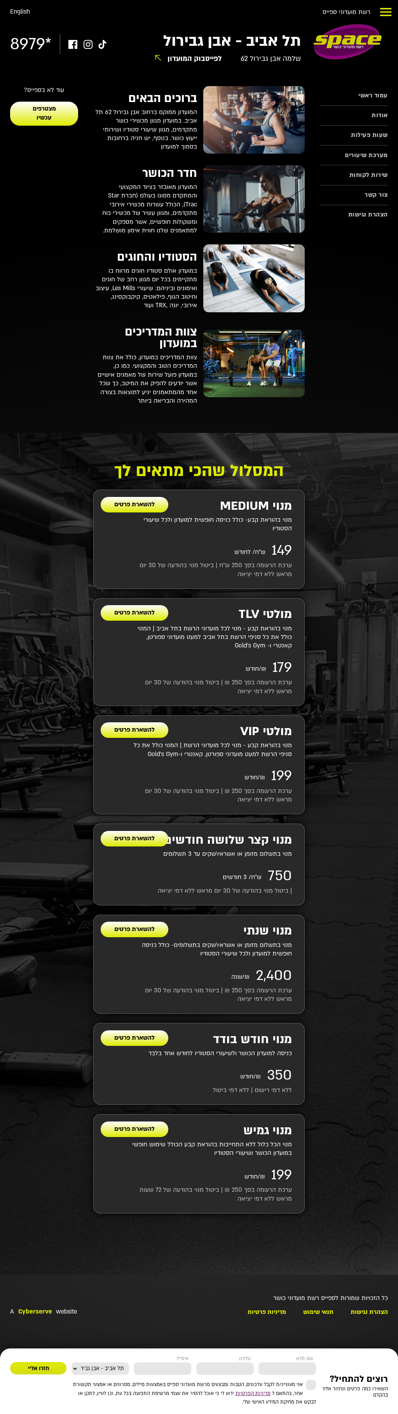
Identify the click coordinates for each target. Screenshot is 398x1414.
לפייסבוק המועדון (195, 59)
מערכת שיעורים (366, 155)
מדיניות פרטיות (267, 1312)
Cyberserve (35, 1312)
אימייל (182, 1358)
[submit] (38, 1368)
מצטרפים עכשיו (44, 113)
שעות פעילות (369, 135)
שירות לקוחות (368, 175)
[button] (386, 12)
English (20, 12)
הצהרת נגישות (368, 215)
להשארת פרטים (134, 504)
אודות (380, 115)
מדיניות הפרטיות (253, 1393)
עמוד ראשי (373, 96)
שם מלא (304, 1358)
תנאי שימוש (318, 1312)
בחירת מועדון (112, 1358)
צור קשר (376, 195)
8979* (30, 44)
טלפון (245, 1358)
